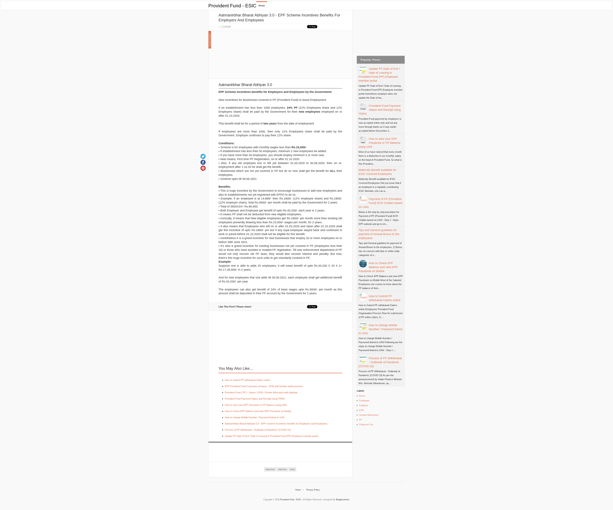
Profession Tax (366, 424)
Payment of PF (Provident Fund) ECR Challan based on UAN (380, 203)
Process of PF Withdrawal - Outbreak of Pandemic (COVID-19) (258, 429)
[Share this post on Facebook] (203, 162)
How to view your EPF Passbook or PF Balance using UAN (256, 405)
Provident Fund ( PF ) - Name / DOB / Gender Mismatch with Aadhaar (261, 392)
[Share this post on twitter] (203, 156)
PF (360, 420)
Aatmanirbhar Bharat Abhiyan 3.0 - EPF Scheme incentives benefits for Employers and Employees (276, 423)
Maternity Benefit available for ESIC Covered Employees (377, 172)
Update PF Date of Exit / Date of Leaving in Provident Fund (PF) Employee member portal (271, 436)
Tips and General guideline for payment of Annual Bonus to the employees (379, 234)
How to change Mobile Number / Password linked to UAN (254, 417)
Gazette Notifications (369, 415)
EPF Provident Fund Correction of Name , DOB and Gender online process (264, 386)
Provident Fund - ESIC (232, 5)
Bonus (362, 396)
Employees (364, 400)
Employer (363, 405)
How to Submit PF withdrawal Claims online (247, 380)
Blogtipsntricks (343, 499)
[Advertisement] (280, 55)
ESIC (361, 410)
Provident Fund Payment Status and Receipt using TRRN (255, 398)
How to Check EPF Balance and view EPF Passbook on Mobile (258, 411)
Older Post (282, 469)
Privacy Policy (313, 490)
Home (262, 5)
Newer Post (270, 469)
